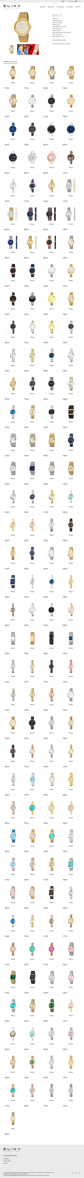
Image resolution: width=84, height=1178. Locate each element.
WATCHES (42, 7)
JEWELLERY (51, 7)
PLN (80, 1)
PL (64, 1)
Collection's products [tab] (10, 61)
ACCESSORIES (60, 7)
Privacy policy (6, 1161)
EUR (76, 1)
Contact (5, 1163)
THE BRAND (69, 7)
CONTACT (78, 7)
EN (62, 1)
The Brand (6, 1159)
